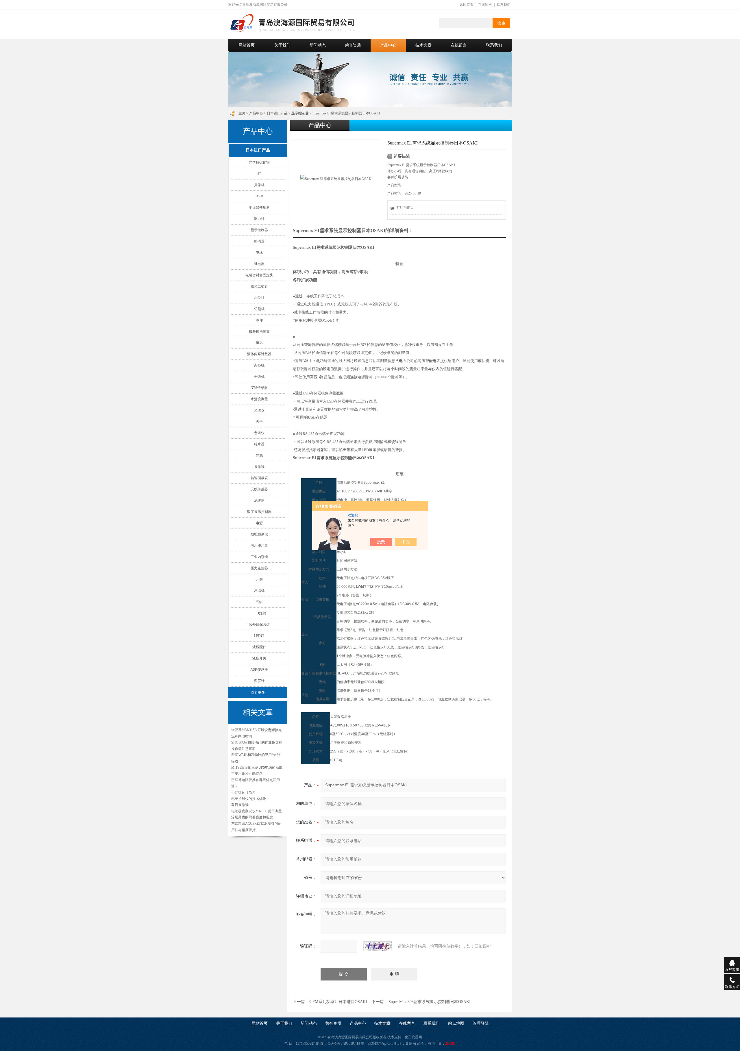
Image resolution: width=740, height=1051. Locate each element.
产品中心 (388, 45)
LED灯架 (259, 613)
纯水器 (259, 444)
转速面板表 (259, 478)
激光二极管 (259, 286)
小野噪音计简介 (243, 792)
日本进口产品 (277, 113)
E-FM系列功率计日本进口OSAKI (337, 1002)
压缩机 (259, 591)
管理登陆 (481, 1023)
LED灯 (259, 636)
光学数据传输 (259, 162)
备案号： (420, 1043)
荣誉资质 (353, 45)
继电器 (259, 264)
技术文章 (423, 45)
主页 (241, 113)
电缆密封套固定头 (259, 275)
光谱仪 (259, 410)
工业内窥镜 (259, 557)
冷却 (259, 320)
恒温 (259, 343)
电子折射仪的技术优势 (248, 799)
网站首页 (246, 45)
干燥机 (259, 377)
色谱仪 (259, 433)
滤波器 (259, 500)
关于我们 (282, 45)
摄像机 (259, 185)
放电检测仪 (259, 534)
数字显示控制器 (259, 512)
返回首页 (466, 5)
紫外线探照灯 (259, 624)
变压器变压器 (259, 207)
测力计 (259, 219)
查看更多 (258, 692)
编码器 (259, 241)
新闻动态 (318, 45)
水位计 (259, 298)
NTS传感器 (259, 388)
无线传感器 (259, 489)
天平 (259, 422)
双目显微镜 (240, 805)
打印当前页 (405, 207)
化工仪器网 (413, 1037)
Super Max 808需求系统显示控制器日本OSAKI (429, 1002)
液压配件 (259, 647)
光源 (259, 455)
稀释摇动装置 (259, 331)
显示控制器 (259, 230)
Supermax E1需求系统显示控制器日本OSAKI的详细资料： (353, 230)
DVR (259, 196)
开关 (259, 579)
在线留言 (485, 5)
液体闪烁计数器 (259, 354)
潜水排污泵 (259, 546)
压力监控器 (259, 568)
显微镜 (259, 467)
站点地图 (456, 1023)
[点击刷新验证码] (377, 946)
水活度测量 (259, 399)
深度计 (259, 681)
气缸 (259, 602)
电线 (259, 253)
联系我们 (503, 5)
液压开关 (259, 658)
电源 (259, 523)
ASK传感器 (259, 670)
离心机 (259, 365)
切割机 (259, 309)
